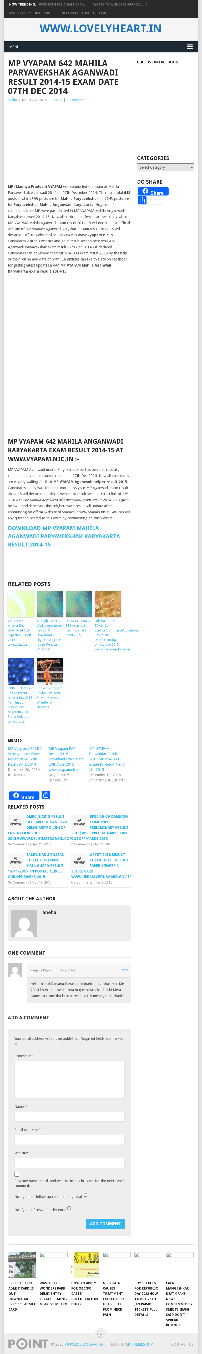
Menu (14, 47)
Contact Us (182, 1344)
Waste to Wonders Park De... (118, 4)
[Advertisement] (69, 142)
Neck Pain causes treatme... (85, 13)
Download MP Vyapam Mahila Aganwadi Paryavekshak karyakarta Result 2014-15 (64, 536)
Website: (21, 1153)
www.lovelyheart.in (101, 28)
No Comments (18, 844)
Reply (124, 970)
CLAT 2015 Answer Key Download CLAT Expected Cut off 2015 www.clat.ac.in (19, 632)
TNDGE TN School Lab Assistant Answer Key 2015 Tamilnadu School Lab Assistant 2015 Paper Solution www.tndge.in (21, 704)
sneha (12, 100)
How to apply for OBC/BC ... (30, 13)
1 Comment (75, 100)
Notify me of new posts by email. (40, 1210)
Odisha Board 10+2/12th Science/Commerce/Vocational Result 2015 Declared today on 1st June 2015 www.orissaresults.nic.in (108, 635)
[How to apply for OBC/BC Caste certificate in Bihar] (85, 1265)
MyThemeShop (139, 1344)
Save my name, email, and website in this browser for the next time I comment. (69, 1183)
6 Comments (80, 844)
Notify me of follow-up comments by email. (49, 1197)
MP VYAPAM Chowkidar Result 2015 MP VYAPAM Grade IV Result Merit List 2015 (106, 759)
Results (57, 100)
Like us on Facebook (157, 62)
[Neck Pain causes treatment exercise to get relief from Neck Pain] (117, 1265)
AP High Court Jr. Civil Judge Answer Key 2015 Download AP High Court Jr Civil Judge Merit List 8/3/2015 (50, 635)
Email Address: (27, 1129)
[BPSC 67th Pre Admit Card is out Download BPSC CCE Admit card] (22, 1265)
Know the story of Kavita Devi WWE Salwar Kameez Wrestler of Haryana (50, 697)
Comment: (23, 1055)
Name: (20, 1106)
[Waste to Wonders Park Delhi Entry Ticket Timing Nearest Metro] (54, 1265)
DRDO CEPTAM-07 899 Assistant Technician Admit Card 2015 (79, 628)
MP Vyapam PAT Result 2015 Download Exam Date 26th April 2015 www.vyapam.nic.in (66, 759)
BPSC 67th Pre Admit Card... (62, 4)
